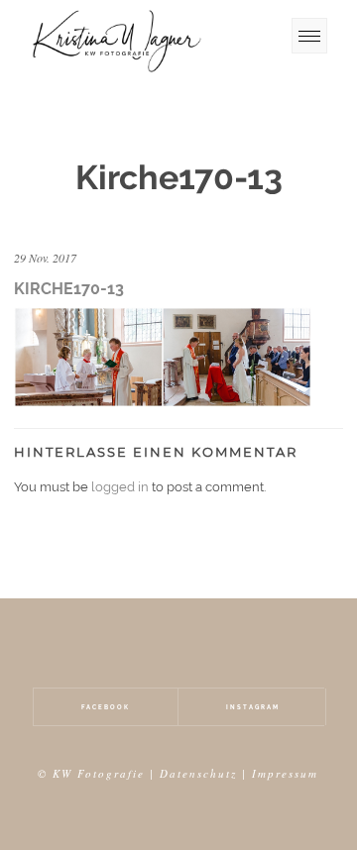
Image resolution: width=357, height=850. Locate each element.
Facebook (105, 706)
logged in (120, 486)
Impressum (285, 773)
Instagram (253, 706)
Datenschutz (198, 773)
